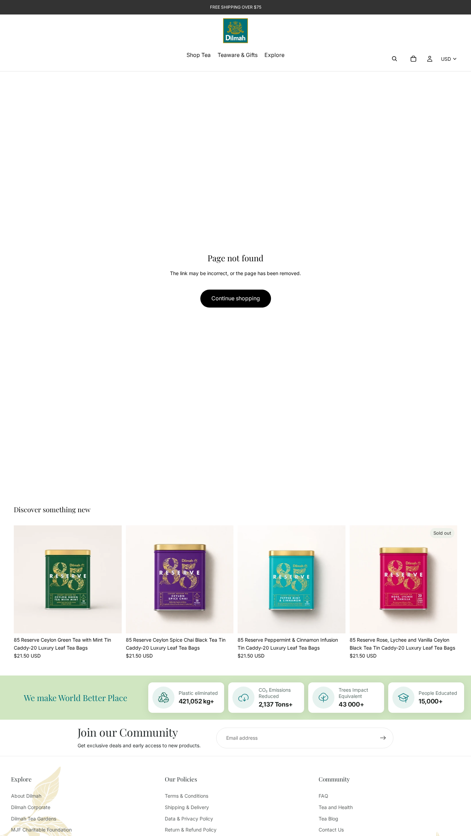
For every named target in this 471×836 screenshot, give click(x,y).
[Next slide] (111, 579)
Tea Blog (328, 819)
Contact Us (331, 830)
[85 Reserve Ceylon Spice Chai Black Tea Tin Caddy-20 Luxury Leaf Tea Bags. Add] (223, 622)
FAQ (323, 796)
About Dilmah (26, 796)
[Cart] (413, 58)
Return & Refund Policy (191, 830)
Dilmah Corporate (30, 807)
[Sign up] (383, 738)
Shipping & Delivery (187, 807)
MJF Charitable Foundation (41, 830)
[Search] (394, 58)
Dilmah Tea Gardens (33, 819)
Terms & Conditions (186, 796)
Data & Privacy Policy (189, 819)
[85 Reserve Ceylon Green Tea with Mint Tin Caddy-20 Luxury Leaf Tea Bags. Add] (111, 622)
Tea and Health (336, 807)
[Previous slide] (24, 579)
